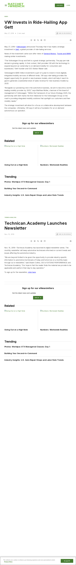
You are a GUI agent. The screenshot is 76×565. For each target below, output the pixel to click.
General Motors (50, 54)
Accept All (67, 561)
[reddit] (41, 40)
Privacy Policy (8, 561)
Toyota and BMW (64, 54)
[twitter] (38, 40)
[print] (71, 40)
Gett (17, 49)
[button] (5, 5)
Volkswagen (21, 47)
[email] (45, 40)
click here (32, 272)
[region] (38, 561)
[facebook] (31, 40)
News (6, 16)
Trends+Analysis (10, 217)
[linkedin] (35, 40)
